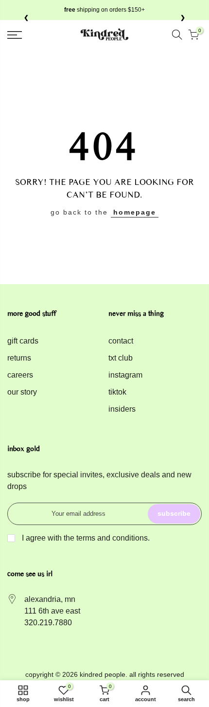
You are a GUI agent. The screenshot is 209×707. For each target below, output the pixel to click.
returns (19, 358)
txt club (120, 358)
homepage (134, 212)
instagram (125, 375)
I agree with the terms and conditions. (85, 538)
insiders (122, 409)
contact (120, 341)
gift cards (22, 341)
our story (22, 392)
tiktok (117, 392)
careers (20, 375)
